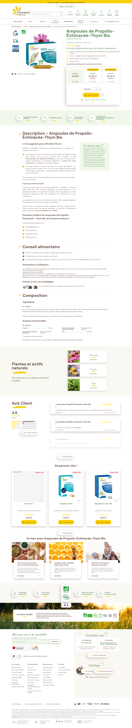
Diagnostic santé (47, 680)
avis (78, 45)
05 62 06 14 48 (86, 643)
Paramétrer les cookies (18, 686)
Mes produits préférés (18, 670)
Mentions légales (16, 704)
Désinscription (15, 684)
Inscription (14, 682)
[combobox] (48, 14)
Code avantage (47, 672)
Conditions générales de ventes (33, 704)
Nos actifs (30, 672)
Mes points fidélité (17, 677)
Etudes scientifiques (32, 677)
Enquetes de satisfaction (33, 675)
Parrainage (14, 680)
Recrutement (30, 682)
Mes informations (16, 667)
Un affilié (60, 675)
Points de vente (31, 670)
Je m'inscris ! (55, 641)
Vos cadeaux (46, 675)
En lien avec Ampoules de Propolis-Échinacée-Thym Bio (66, 538)
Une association (62, 672)
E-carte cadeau (47, 677)
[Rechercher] (61, 14)
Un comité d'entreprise (64, 670)
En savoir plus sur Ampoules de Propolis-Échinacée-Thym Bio (84, 64)
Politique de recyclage (33, 680)
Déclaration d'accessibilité (53, 704)
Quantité (87, 89)
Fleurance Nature (17, 26)
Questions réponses (48, 667)
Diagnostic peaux (47, 682)
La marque (30, 667)
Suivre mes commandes (18, 675)
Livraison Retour (47, 670)
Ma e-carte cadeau (17, 672)
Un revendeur (61, 667)
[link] (85, 13)
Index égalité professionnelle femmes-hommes (34, 686)
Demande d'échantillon (49, 685)
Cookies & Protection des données (34, 691)
